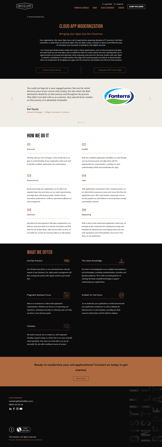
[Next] (150, 99)
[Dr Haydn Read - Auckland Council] (81, 122)
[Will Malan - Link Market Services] (83, 122)
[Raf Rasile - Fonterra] (78, 122)
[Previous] (12, 99)
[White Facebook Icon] (13, 408)
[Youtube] (20, 408)
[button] (81, 7)
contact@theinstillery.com (21, 401)
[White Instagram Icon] (17, 408)
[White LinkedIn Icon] (10, 408)
